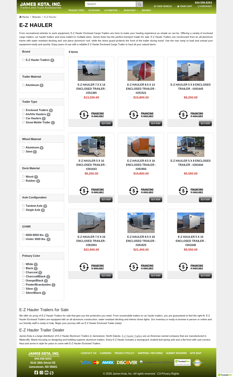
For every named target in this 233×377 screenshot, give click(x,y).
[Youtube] (46, 373)
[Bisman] (51, 373)
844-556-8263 (203, 2)
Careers (105, 353)
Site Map (195, 353)
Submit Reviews (176, 353)
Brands (36, 17)
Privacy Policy (124, 353)
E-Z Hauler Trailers (132, 336)
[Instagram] (41, 373)
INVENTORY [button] (130, 10)
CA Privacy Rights (168, 373)
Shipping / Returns (150, 353)
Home (25, 17)
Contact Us (88, 353)
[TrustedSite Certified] (182, 362)
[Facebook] (36, 373)
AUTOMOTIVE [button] (111, 10)
